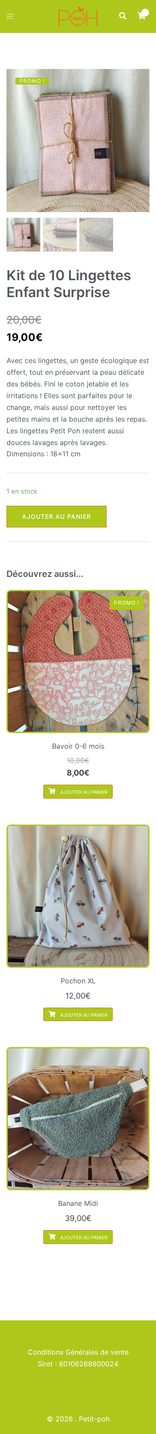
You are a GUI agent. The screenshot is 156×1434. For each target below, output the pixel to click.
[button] (122, 16)
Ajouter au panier (56, 516)
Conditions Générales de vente (78, 1352)
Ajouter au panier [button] (83, 792)
